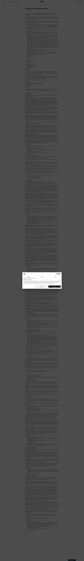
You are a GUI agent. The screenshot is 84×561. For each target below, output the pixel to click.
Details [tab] (42, 276)
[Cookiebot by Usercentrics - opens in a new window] (57, 274)
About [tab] (55, 276)
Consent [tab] (29, 276)
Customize (41, 286)
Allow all (54, 286)
